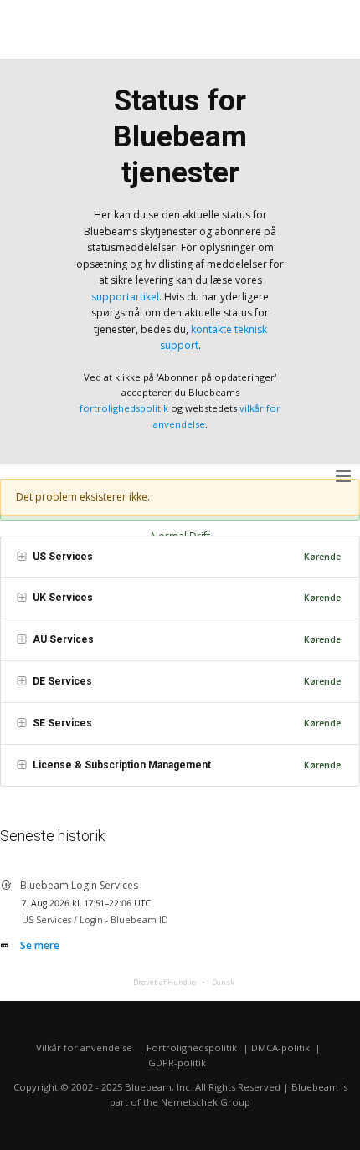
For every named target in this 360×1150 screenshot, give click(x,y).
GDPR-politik (177, 1062)
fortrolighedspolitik (124, 408)
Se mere (39, 945)
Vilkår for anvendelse (84, 1047)
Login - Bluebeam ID (124, 920)
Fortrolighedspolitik (192, 1047)
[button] (344, 476)
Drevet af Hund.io (164, 982)
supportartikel (125, 297)
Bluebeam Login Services (79, 885)
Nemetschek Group (205, 1102)
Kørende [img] (322, 556)
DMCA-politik (280, 1047)
